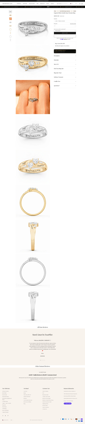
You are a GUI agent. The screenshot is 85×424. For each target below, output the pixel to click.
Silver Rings (4, 406)
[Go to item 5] (10, 25)
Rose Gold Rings (5, 410)
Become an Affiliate (27, 401)
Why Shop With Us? (27, 394)
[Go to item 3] (10, 18)
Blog (24, 403)
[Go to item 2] (10, 15)
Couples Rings (5, 401)
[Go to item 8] (10, 36)
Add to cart (65, 33)
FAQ (43, 393)
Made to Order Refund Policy (47, 400)
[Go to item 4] (10, 22)
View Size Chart (73, 23)
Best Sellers (4, 393)
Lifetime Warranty (27, 396)
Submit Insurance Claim (47, 401)
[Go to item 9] (10, 40)
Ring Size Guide (45, 394)
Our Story (25, 391)
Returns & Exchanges (46, 398)
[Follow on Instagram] (5, 415)
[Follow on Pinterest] (7, 415)
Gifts (37, 3)
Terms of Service (45, 407)
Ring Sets (4, 405)
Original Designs (5, 412)
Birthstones (42, 3)
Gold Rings (4, 408)
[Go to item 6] (10, 29)
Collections (19, 3)
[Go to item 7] (10, 32)
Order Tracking (45, 391)
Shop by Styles (32, 3)
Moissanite (25, 3)
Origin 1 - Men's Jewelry (6, 403)
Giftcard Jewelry (5, 391)
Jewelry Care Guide (46, 396)
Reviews (25, 398)
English (76, 3)
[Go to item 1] (10, 11)
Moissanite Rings (5, 396)
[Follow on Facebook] (2, 415)
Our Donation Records (28, 400)
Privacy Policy (45, 405)
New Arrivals (4, 394)
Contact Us (44, 409)
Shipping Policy (45, 403)
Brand (48, 3)
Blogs (25, 393)
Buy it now (65, 36)
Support (52, 3)
